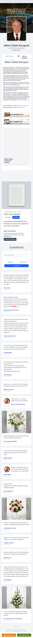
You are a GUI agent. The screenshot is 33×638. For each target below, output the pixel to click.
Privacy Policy (12, 631)
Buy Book (16, 217)
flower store (21, 107)
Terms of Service (20, 631)
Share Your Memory (10, 239)
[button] (16, 422)
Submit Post (16, 265)
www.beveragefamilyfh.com (23, 100)
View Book (7, 217)
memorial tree (22, 105)
